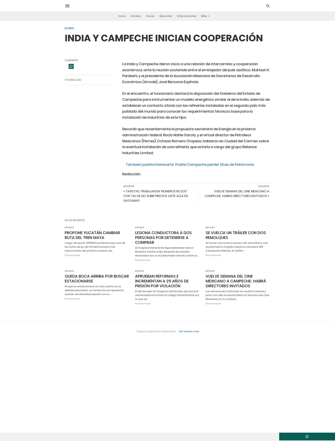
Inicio (122, 16)
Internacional (186, 16)
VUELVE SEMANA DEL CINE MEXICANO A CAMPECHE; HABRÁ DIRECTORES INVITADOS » (237, 193)
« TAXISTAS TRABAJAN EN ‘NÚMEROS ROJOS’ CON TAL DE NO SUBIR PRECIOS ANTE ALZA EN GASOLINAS (155, 196)
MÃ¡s (204, 16)
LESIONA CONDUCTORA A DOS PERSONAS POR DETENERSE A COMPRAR (163, 237)
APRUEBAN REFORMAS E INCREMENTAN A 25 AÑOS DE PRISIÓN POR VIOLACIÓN (162, 281)
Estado (136, 16)
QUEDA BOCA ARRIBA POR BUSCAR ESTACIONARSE (97, 278)
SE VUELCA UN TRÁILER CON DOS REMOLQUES (236, 235)
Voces (150, 16)
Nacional (166, 16)
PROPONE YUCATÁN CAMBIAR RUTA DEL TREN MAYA (92, 235)
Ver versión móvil (189, 331)
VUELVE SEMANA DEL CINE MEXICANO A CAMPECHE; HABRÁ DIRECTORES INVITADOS (236, 281)
